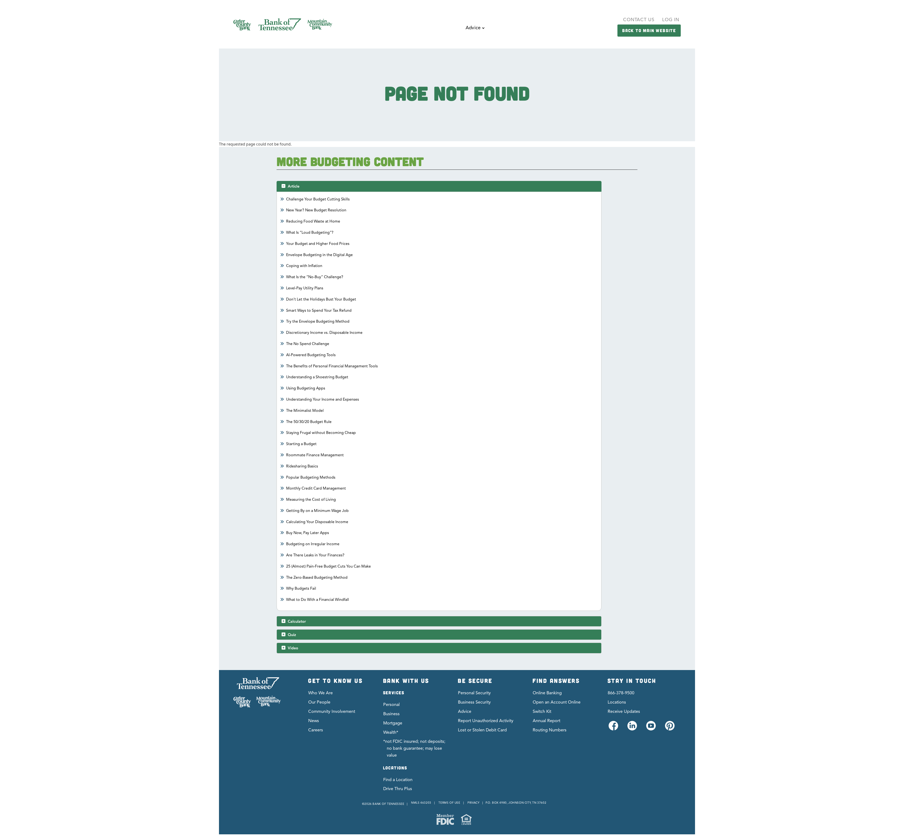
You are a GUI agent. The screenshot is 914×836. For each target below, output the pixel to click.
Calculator (297, 621)
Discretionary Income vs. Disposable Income (324, 332)
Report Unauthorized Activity (485, 720)
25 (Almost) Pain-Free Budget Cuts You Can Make (328, 566)
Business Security (474, 702)
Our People (319, 702)
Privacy (473, 802)
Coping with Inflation (304, 265)
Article (293, 186)
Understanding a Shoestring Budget (317, 377)
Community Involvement (331, 711)
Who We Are (320, 692)
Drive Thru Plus (397, 788)
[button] (474, 31)
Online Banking (547, 692)
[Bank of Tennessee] (257, 692)
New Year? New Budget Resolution (316, 210)
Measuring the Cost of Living (311, 499)
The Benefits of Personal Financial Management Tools (332, 366)
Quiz (292, 634)
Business (391, 713)
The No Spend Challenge (307, 343)
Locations (617, 702)
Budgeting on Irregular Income (312, 544)
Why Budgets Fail (301, 588)
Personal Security (474, 692)
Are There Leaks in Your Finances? (315, 555)
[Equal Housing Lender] (466, 819)
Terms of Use (449, 802)
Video (293, 648)
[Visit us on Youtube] (650, 728)
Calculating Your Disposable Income (317, 522)
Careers (315, 730)
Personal (391, 704)
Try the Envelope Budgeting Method (317, 321)
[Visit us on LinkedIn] (631, 728)
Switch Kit (542, 711)
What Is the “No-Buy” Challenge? (314, 277)
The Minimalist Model (305, 410)
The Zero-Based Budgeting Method (317, 577)
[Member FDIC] (445, 819)
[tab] (439, 186)
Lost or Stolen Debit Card (482, 730)
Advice (464, 711)
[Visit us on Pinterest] (669, 728)
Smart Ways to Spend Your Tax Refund (319, 310)
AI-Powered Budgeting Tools (311, 355)
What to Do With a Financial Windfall (317, 599)
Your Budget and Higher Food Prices (317, 243)
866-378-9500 (621, 692)
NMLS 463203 (421, 802)
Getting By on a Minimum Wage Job (317, 510)
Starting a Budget (301, 444)
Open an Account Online (557, 702)
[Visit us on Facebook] (613, 728)
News (313, 720)
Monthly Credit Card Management (316, 488)
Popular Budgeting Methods (310, 477)
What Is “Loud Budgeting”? (309, 232)
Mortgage (392, 723)
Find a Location (397, 779)
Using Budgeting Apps (305, 388)
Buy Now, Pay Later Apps (307, 532)
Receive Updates (624, 711)
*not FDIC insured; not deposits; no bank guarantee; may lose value (414, 748)
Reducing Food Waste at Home (313, 221)
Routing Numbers (549, 730)
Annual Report (546, 720)
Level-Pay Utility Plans (304, 288)
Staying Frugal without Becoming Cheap (321, 432)
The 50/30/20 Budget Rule (309, 421)
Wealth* (390, 732)
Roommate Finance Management (315, 455)
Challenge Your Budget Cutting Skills (318, 199)
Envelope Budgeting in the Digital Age (319, 255)
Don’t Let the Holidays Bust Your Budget (321, 299)
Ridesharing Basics (302, 466)
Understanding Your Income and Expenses (322, 399)
